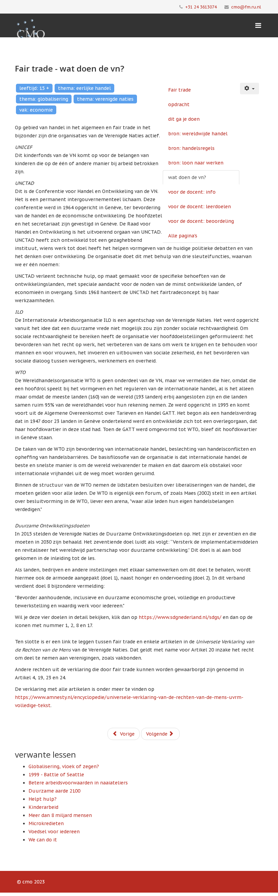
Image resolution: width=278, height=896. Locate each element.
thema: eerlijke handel (84, 88)
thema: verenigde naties (105, 99)
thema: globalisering (43, 99)
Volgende (157, 734)
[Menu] (258, 25)
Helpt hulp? (42, 799)
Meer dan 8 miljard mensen (60, 815)
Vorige (127, 734)
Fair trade (179, 90)
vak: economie (36, 110)
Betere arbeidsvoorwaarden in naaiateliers (78, 783)
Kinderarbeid (43, 807)
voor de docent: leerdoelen (199, 206)
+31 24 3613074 (201, 6)
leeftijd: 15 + (34, 88)
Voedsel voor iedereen (54, 832)
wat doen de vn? (187, 177)
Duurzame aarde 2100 (54, 791)
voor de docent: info (192, 192)
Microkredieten (46, 823)
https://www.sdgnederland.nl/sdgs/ (180, 617)
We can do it (42, 840)
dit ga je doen (184, 119)
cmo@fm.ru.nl (246, 6)
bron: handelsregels (191, 148)
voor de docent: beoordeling (201, 221)
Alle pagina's (182, 236)
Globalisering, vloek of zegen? (63, 766)
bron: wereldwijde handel (197, 134)
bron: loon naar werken (195, 163)
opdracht (179, 104)
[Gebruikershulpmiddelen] (249, 88)
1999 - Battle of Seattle (56, 775)
